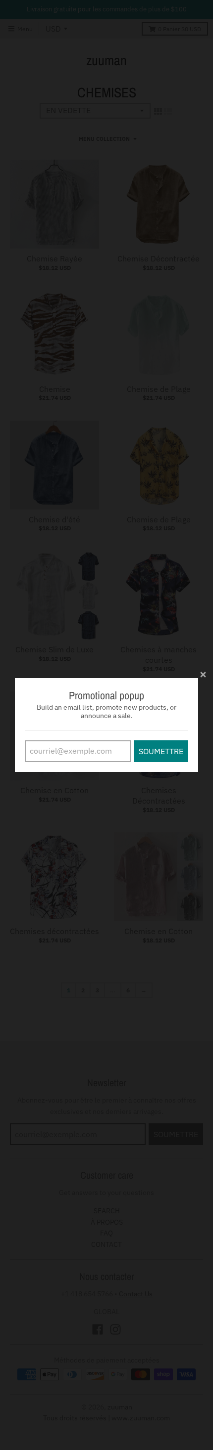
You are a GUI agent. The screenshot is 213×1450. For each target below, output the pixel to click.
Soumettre (161, 751)
